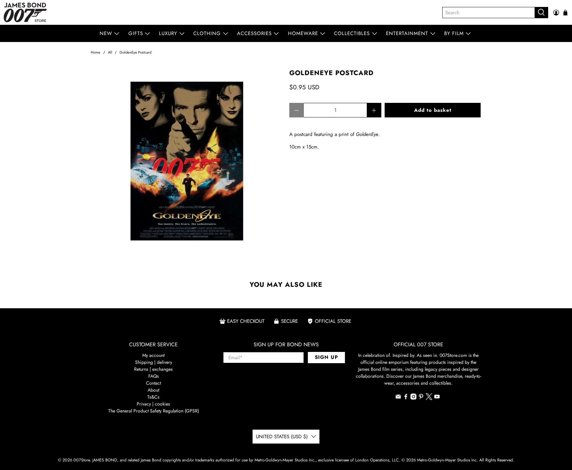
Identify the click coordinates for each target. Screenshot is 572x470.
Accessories (254, 33)
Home (95, 52)
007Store (81, 460)
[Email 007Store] (398, 398)
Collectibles (352, 33)
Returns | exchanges (153, 369)
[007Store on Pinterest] (421, 398)
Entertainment (407, 33)
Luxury (168, 33)
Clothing (207, 33)
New (106, 33)
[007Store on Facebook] (406, 398)
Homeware (303, 33)
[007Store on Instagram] (413, 398)
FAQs (153, 376)
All (110, 52)
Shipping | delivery (153, 362)
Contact (153, 383)
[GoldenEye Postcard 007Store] (187, 165)
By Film (454, 33)
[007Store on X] (429, 398)
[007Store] (25, 12)
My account (153, 355)
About (153, 390)
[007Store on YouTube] (437, 398)
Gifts (135, 33)
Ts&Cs (153, 397)
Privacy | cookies (153, 404)
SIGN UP (326, 357)
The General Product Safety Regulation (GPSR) (153, 410)
